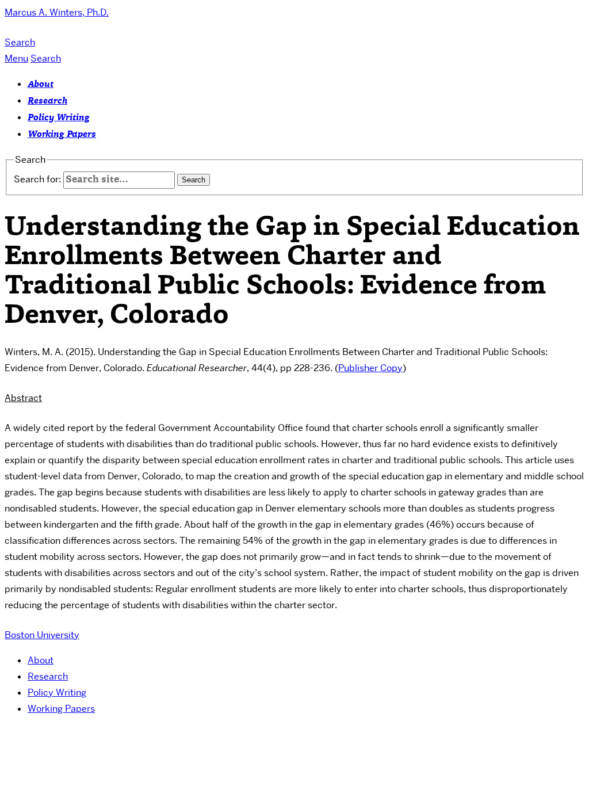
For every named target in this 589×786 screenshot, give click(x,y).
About (40, 84)
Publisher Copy (370, 368)
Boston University (42, 635)
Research (47, 101)
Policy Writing (59, 118)
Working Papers (62, 134)
